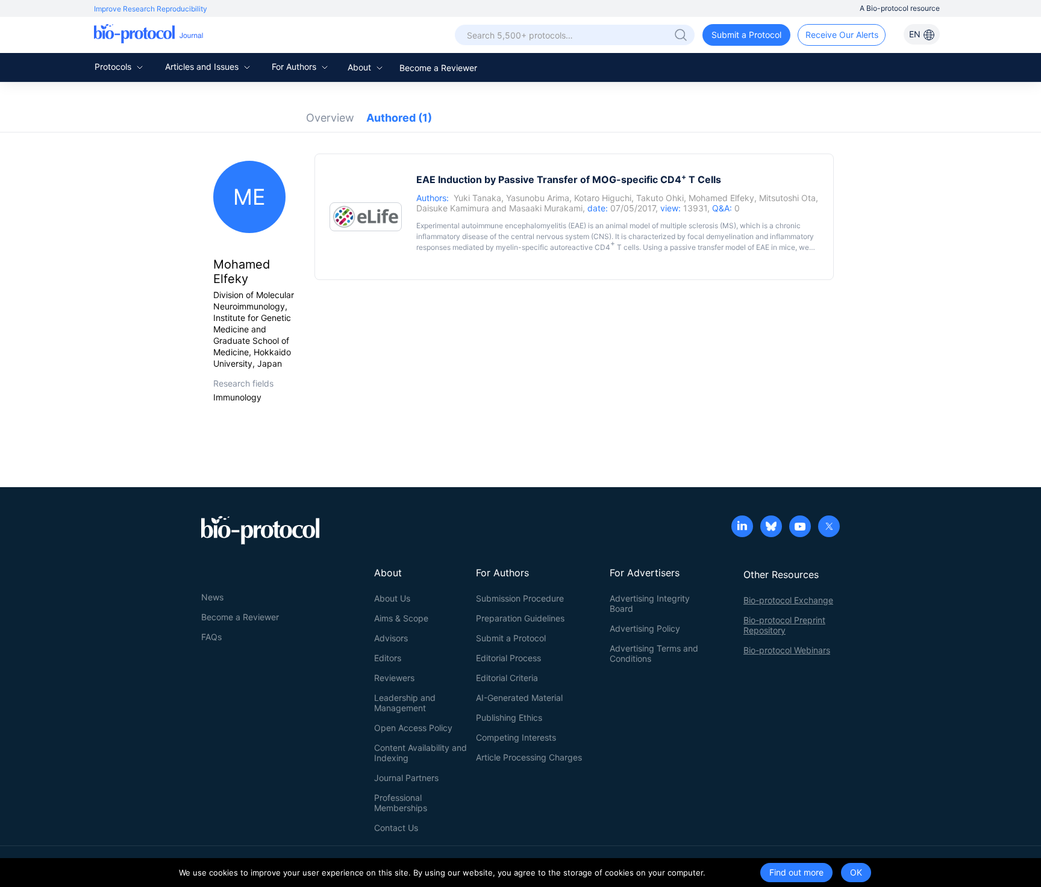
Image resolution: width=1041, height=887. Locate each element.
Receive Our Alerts (841, 35)
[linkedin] (742, 527)
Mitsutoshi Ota (787, 198)
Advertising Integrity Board (650, 603)
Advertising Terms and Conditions (654, 653)
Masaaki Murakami (546, 208)
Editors (387, 658)
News (212, 597)
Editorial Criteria (507, 678)
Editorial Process (508, 658)
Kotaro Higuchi (602, 198)
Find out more (796, 872)
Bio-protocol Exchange (788, 600)
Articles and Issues (203, 66)
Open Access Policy (413, 728)
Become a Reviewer (438, 68)
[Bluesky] (771, 527)
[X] (829, 527)
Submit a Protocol (746, 35)
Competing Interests (516, 737)
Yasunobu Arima (537, 198)
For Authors (295, 66)
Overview (330, 117)
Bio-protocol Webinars (786, 650)
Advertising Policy (645, 628)
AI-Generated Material (519, 697)
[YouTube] (800, 527)
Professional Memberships (400, 802)
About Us (392, 598)
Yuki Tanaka (477, 198)
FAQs (211, 637)
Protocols (114, 66)
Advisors (391, 638)
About (361, 67)
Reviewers (394, 678)
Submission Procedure (520, 598)
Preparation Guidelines (520, 618)
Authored (399, 117)
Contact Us (396, 828)
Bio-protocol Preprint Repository (784, 625)
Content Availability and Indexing (420, 752)
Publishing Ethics (509, 717)
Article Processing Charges (529, 757)
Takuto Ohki (660, 198)
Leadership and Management (405, 702)
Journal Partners (406, 778)
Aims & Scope (401, 618)
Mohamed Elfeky (721, 198)
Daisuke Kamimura (452, 208)
